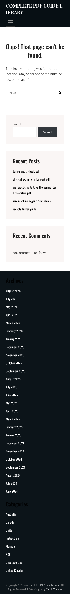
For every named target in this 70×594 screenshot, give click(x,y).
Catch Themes (54, 589)
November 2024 (15, 451)
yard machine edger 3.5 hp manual (32, 201)
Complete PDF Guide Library (43, 585)
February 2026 (14, 331)
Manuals (10, 546)
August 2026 (13, 290)
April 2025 (12, 411)
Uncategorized (14, 562)
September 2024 (15, 467)
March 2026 (13, 323)
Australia (11, 514)
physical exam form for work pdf (31, 179)
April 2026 (12, 315)
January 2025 (13, 435)
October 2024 (14, 459)
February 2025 (14, 427)
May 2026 (12, 307)
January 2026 (13, 339)
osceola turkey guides (25, 209)
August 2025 (13, 379)
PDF (8, 554)
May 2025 (12, 403)
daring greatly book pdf (26, 171)
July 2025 (11, 387)
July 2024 (11, 483)
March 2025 (13, 419)
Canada (10, 522)
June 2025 (12, 395)
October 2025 (14, 363)
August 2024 (13, 475)
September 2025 (15, 371)
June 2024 (12, 491)
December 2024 (15, 443)
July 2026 (11, 299)
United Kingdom (15, 570)
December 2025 (15, 347)
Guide (9, 530)
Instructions (12, 538)
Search (17, 124)
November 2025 (15, 355)
